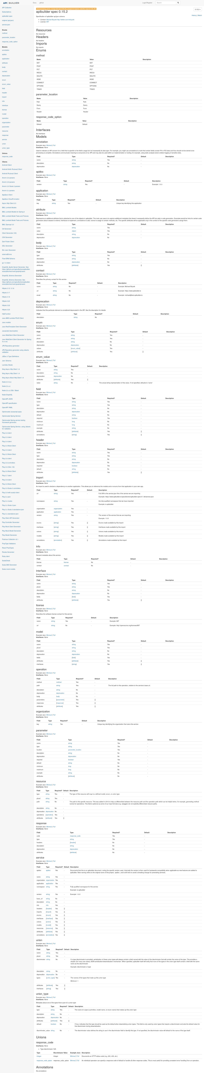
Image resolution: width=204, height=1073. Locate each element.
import (4, 97)
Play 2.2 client (6, 433)
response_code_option (10, 42)
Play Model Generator (9, 535)
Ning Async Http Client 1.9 (11, 373)
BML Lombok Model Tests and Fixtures (15, 216)
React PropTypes (8, 548)
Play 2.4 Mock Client (9, 446)
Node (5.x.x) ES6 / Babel (10, 390)
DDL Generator (7, 246)
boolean (74, 418)
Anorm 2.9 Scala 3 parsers (11, 186)
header (4, 93)
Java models (6, 322)
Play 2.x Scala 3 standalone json (13, 509)
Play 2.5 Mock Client (9, 454)
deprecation (6, 76)
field (3, 88)
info (3, 101)
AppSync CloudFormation (10, 199)
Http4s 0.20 (6, 301)
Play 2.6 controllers (8, 463)
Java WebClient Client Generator (13, 335)
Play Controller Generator (10, 522)
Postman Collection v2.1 (10, 539)
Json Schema (6, 361)
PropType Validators (9, 543)
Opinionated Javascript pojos (12, 412)
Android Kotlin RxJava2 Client (12, 169)
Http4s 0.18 (6, 297)
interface (5, 105)
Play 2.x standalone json (10, 514)
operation (5, 118)
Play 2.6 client (6, 458)
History (194, 15)
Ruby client (6, 556)
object (74, 231)
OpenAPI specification (9, 403)
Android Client (7, 165)
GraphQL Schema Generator (12, 275)
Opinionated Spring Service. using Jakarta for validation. (16, 427)
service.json (6, 25)
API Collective (6, 7)
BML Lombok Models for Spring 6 (13, 212)
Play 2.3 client (6, 437)
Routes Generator (8, 552)
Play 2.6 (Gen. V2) (8, 467)
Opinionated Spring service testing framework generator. (13, 421)
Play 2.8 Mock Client (9, 484)
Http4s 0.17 (6, 292)
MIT (47, 22)
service (4, 139)
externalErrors (7, 254)
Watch (200, 15)
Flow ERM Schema (8, 258)
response (5, 135)
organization (6, 122)
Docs (34, 3)
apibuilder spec (7, 16)
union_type (6, 148)
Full (54, 145)
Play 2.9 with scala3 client (10, 492)
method (4, 33)
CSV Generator (7, 237)
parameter (5, 127)
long (73, 421)
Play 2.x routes (7, 501)
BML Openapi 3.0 (8, 224)
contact (4, 71)
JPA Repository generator (10, 346)
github (42, 3)
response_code (7, 156)
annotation (5, 50)
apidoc (4, 54)
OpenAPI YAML (7, 407)
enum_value (6, 84)
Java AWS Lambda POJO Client (13, 318)
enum (4, 80)
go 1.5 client (6, 263)
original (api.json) (8, 20)
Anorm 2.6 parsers (8, 178)
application (5, 59)
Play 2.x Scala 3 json (9, 505)
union (4, 144)
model (4, 114)
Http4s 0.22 (6, 305)
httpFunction (6, 314)
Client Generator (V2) (9, 233)
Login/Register (147, 3)
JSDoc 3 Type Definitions (10, 356)
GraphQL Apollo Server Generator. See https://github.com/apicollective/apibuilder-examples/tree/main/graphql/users (16, 269)
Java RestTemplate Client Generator (14, 327)
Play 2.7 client (6, 475)
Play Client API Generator (10, 518)
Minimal (49, 145)
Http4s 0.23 (6, 310)
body (3, 67)
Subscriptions (6, 12)
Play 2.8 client (6, 480)
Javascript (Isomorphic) (10, 331)
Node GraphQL (7, 395)
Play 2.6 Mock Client (9, 471)
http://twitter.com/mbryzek (65, 20)
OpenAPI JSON (7, 399)
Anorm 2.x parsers (8, 190)
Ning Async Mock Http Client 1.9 (13, 378)
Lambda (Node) (7, 365)
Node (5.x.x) (6, 386)
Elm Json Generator (9, 250)
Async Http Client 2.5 (9, 203)
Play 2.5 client (6, 450)
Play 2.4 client (6, 441)
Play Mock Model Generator (11, 531)
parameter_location (8, 37)
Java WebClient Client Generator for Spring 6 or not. (16, 340)
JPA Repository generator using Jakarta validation (15, 351)
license (4, 110)
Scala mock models (8, 569)
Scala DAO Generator (9, 565)
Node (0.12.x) (6, 382)
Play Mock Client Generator (11, 526)
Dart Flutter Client (8, 241)
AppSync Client (7, 195)
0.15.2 (197, 9)
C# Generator (6, 229)
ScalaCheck (6, 560)
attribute (5, 63)
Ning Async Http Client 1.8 (11, 369)
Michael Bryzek (51, 20)
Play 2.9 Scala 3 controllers (11, 488)
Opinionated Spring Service (11, 416)
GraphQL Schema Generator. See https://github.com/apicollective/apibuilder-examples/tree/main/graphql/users (16, 282)
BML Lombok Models (9, 207)
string (74, 160)
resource (5, 131)
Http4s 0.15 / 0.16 (8, 288)
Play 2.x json (6, 497)
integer (39, 1056)
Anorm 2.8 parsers (8, 182)
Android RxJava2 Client (10, 173)
